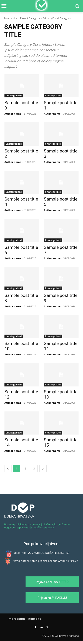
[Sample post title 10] (21, 326)
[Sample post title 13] (61, 374)
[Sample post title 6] (21, 230)
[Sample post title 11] (61, 326)
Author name (12, 113)
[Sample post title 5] (61, 182)
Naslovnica (10, 18)
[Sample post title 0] (21, 85)
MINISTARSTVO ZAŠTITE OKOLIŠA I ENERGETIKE (41, 553)
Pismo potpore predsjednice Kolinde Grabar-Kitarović (45, 561)
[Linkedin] (41, 627)
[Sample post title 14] (21, 423)
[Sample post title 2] (21, 133)
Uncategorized (14, 95)
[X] (47, 627)
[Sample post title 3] (61, 133)
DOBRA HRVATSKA (19, 516)
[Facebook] (35, 627)
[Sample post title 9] (61, 278)
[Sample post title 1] (61, 85)
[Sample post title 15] (61, 423)
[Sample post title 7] (61, 230)
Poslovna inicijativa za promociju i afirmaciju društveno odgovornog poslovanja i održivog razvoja (37, 526)
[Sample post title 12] (21, 374)
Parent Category (30, 18)
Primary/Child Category (57, 18)
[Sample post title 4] (21, 182)
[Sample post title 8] (21, 278)
